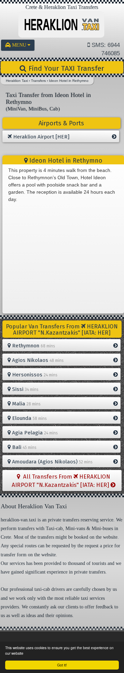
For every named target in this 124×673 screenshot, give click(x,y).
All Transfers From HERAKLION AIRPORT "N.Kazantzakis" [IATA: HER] (61, 480)
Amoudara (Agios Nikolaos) (52, 462)
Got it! (62, 664)
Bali (24, 447)
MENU (20, 45)
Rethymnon (33, 346)
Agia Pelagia (34, 433)
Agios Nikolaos (37, 360)
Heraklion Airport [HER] (41, 137)
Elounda (29, 418)
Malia (26, 404)
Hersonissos (34, 375)
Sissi (25, 389)
